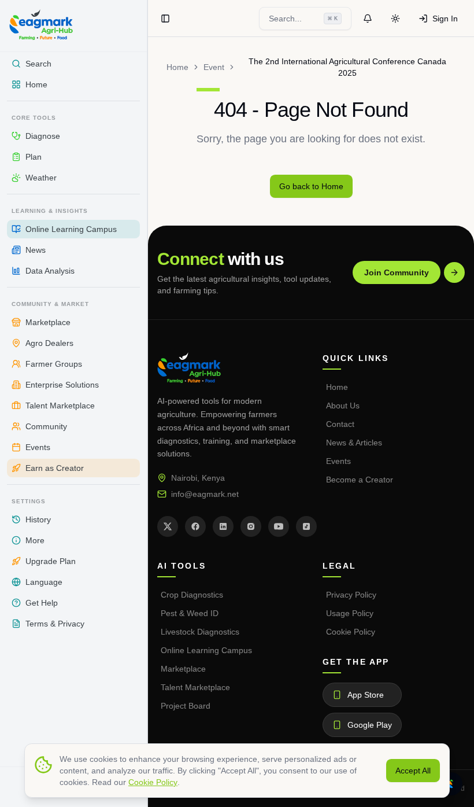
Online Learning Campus (206, 650)
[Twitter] (167, 526)
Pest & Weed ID (190, 613)
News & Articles (354, 442)
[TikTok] (306, 526)
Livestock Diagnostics (200, 631)
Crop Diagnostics (192, 594)
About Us (343, 405)
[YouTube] (278, 526)
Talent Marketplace (195, 687)
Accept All (413, 770)
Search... (303, 18)
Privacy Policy (351, 594)
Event (213, 67)
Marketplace (183, 668)
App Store (365, 694)
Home (177, 67)
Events (338, 461)
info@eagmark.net (205, 494)
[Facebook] (195, 526)
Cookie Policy (350, 631)
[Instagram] (250, 526)
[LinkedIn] (223, 526)
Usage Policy (349, 613)
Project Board (185, 705)
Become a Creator (359, 479)
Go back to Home (311, 186)
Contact (340, 424)
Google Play (369, 724)
